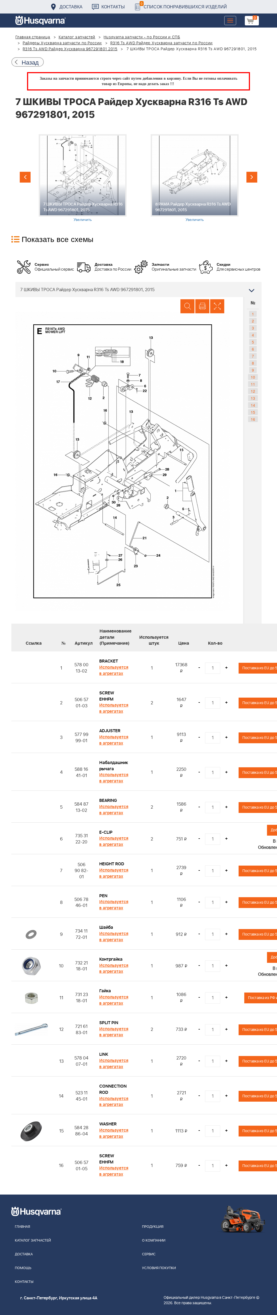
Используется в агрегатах (113, 670)
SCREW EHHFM (106, 696)
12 (253, 391)
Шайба (106, 927)
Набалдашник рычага (113, 765)
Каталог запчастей (77, 37)
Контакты (113, 7)
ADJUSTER (109, 731)
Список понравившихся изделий (184, 5)
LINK (103, 1054)
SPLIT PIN (108, 1023)
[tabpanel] (82, 178)
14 (253, 405)
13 (253, 398)
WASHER (108, 1124)
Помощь (23, 1268)
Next (251, 177)
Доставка (71, 7)
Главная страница (32, 37)
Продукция (152, 1226)
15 (253, 412)
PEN (103, 896)
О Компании (153, 1240)
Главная (22, 1226)
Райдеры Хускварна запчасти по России (62, 43)
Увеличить (83, 219)
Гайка (105, 991)
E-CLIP (106, 832)
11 (253, 384)
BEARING (108, 800)
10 (253, 377)
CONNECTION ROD (113, 1089)
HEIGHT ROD (111, 864)
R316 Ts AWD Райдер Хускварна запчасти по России (161, 43)
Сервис (149, 1254)
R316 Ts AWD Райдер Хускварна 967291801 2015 (70, 49)
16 (253, 419)
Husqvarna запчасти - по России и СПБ (142, 37)
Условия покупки (159, 1268)
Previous (25, 177)
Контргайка (111, 959)
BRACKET (108, 661)
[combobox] (138, 289)
